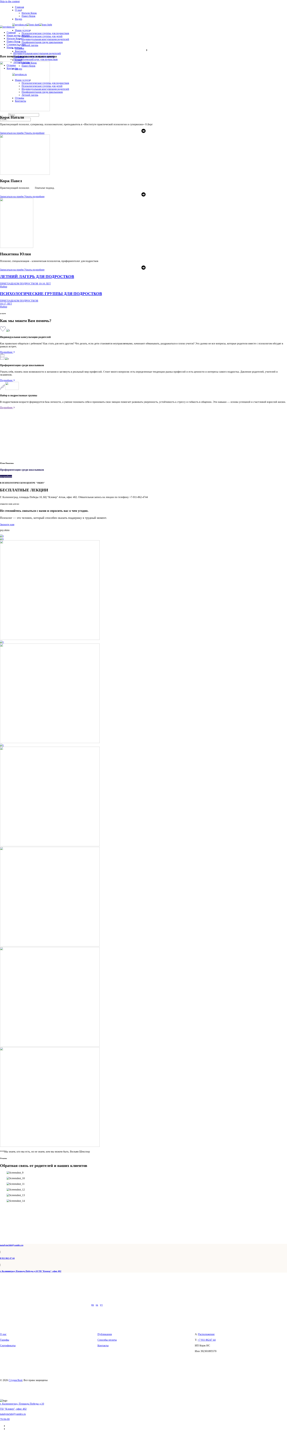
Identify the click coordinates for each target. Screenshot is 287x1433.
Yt (101, 1305)
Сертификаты (8, 1345)
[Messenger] (143, 130)
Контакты (103, 1345)
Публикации (104, 1334)
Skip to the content (10, 1)
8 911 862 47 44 (7, 1258)
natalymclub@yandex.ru (11, 1245)
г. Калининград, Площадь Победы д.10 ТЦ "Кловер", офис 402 (30, 1271)
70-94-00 (5, 1419)
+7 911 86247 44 (207, 1339)
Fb (92, 1305)
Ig (97, 1305)
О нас (3, 1334)
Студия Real (15, 1380)
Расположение (206, 1334)
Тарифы (4, 1339)
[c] (2, 535)
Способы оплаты (107, 1339)
